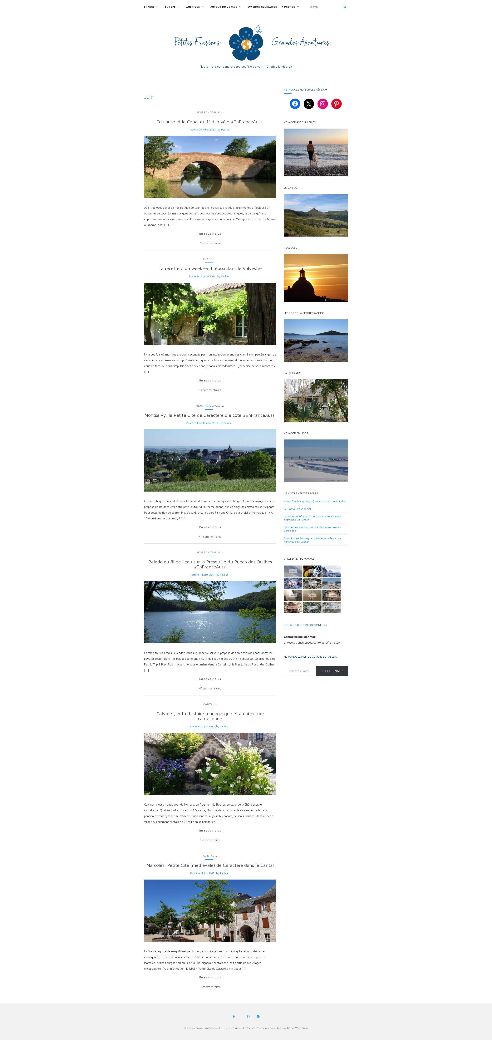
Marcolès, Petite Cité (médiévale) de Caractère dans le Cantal (210, 865)
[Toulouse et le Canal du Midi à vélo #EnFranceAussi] (210, 167)
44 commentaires (210, 536)
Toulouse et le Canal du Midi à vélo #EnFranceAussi (210, 121)
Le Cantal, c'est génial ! (298, 508)
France (149, 6)
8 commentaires (210, 986)
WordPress (301, 1028)
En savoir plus (210, 233)
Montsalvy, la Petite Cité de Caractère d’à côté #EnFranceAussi (210, 415)
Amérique (193, 6)
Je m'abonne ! (332, 671)
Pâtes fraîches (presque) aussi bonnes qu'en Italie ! (315, 501)
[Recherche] (345, 6)
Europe (170, 6)
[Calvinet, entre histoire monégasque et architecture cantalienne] (210, 764)
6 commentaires (210, 243)
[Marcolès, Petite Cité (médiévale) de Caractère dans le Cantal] (210, 911)
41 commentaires (210, 688)
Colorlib (274, 1028)
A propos (288, 6)
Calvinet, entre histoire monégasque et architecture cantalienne (210, 716)
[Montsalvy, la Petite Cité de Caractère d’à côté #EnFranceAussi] (210, 460)
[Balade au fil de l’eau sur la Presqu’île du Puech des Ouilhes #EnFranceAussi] (210, 612)
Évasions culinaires (262, 6)
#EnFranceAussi (208, 112)
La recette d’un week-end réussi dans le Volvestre (210, 268)
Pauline (225, 129)
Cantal (208, 704)
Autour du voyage (223, 6)
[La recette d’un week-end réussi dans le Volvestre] (210, 314)
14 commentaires (210, 390)
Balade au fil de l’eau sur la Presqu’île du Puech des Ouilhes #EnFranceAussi (210, 564)
